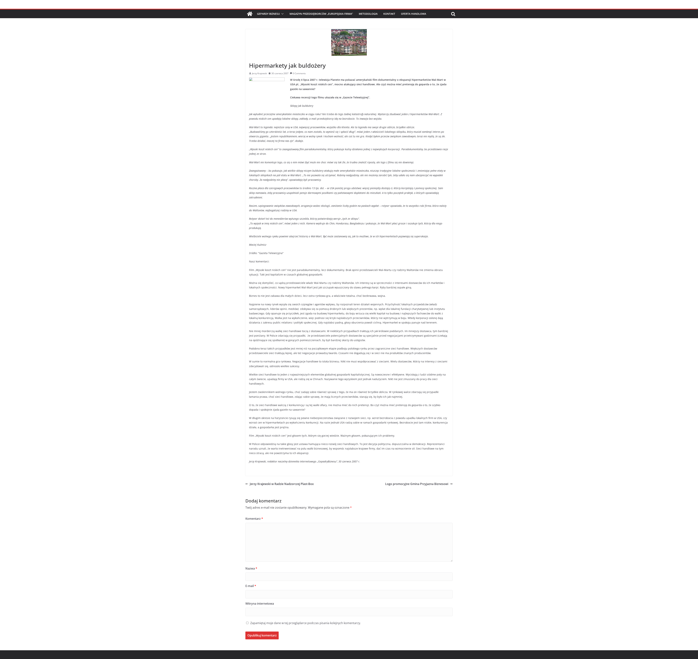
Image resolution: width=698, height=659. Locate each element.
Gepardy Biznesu (268, 13)
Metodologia (368, 13)
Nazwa (251, 568)
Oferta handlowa (413, 13)
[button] (282, 13)
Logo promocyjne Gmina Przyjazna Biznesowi (416, 484)
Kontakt (389, 13)
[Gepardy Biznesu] (249, 13)
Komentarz (254, 519)
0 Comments (299, 73)
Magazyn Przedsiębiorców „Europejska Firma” (321, 13)
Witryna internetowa (259, 604)
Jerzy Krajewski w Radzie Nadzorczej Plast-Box (282, 484)
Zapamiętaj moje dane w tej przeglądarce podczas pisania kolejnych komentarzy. (305, 623)
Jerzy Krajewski (259, 73)
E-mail (250, 586)
